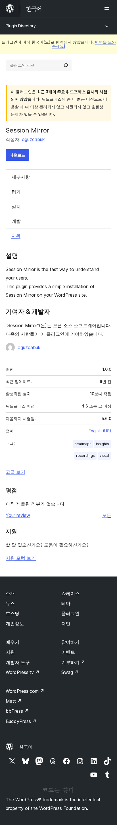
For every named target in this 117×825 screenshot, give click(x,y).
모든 (106, 515)
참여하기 (70, 642)
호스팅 (12, 613)
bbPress (17, 711)
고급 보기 (15, 472)
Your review (18, 515)
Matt (14, 701)
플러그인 (70, 613)
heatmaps (83, 444)
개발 (16, 221)
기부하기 (73, 662)
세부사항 (21, 177)
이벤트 (68, 652)
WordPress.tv (22, 672)
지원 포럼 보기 (21, 558)
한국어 (26, 747)
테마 (65, 603)
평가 (16, 192)
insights (102, 444)
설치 (16, 206)
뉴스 (10, 603)
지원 (15, 236)
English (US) (100, 430)
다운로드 (17, 154)
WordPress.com (25, 691)
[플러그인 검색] (66, 65)
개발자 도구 (18, 662)
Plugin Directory (21, 25)
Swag (70, 672)
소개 (10, 593)
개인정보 (15, 623)
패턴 (65, 623)
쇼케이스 (70, 593)
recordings (85, 455)
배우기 (12, 642)
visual (104, 455)
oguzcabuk (33, 139)
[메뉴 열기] (108, 8)
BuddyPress (21, 721)
